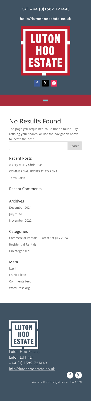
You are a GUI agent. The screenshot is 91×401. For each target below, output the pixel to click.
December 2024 (20, 207)
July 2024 (15, 214)
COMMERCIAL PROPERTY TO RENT (33, 171)
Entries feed (17, 275)
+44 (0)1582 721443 (50, 9)
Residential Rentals (22, 244)
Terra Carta (17, 178)
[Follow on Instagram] (54, 83)
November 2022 (20, 220)
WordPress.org (19, 288)
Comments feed (20, 281)
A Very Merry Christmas (26, 165)
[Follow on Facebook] (37, 83)
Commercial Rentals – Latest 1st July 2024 (38, 238)
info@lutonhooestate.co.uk (32, 369)
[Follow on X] (45, 83)
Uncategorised (19, 251)
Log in (13, 268)
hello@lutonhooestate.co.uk (45, 18)
